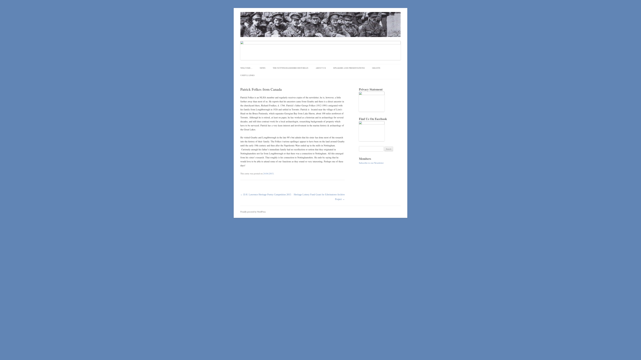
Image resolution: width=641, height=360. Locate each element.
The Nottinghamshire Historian (290, 67)
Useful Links (247, 75)
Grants (376, 67)
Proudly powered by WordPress (253, 212)
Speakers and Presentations (349, 67)
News (262, 67)
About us (321, 67)
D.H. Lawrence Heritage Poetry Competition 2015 (265, 194)
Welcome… (246, 67)
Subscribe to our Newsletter (371, 163)
